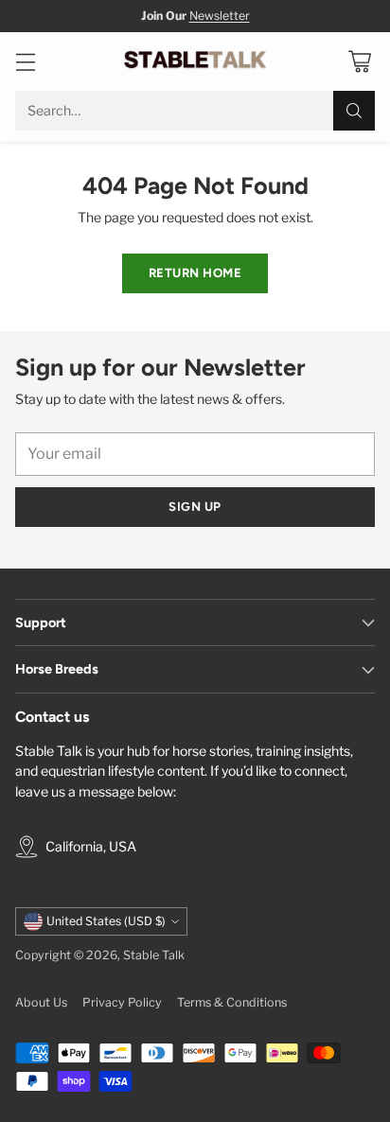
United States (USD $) (106, 921)
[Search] (354, 111)
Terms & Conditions (232, 1002)
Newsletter (219, 16)
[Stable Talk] (195, 61)
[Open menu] (25, 62)
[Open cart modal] (359, 62)
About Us (41, 1002)
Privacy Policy (122, 1002)
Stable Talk (154, 955)
